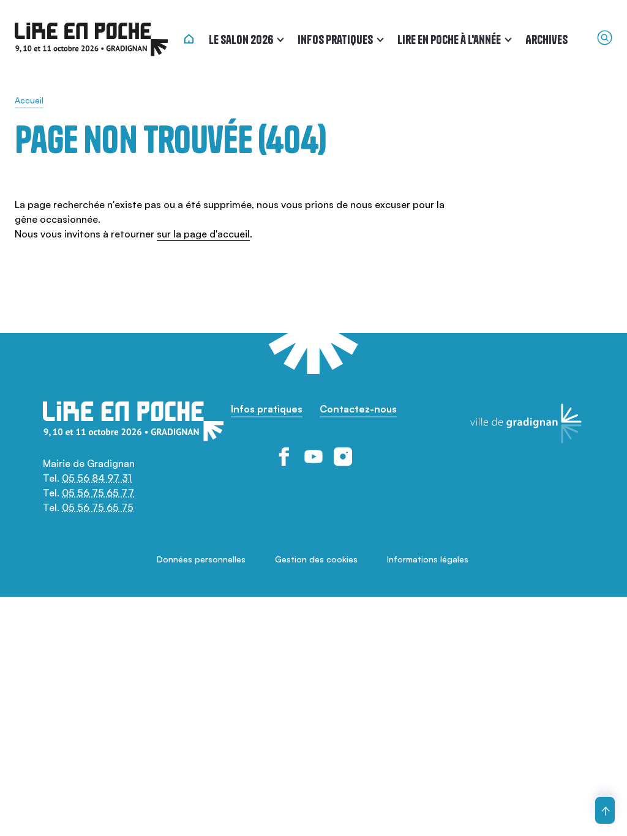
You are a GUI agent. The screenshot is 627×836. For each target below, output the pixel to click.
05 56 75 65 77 (98, 493)
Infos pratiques (335, 39)
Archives (546, 39)
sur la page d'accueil (203, 234)
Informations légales (427, 559)
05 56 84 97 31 (97, 478)
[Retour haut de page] (605, 810)
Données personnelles (201, 559)
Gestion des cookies (316, 559)
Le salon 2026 (241, 39)
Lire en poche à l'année (449, 39)
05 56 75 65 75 (97, 507)
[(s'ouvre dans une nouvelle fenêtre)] (284, 456)
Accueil (29, 100)
